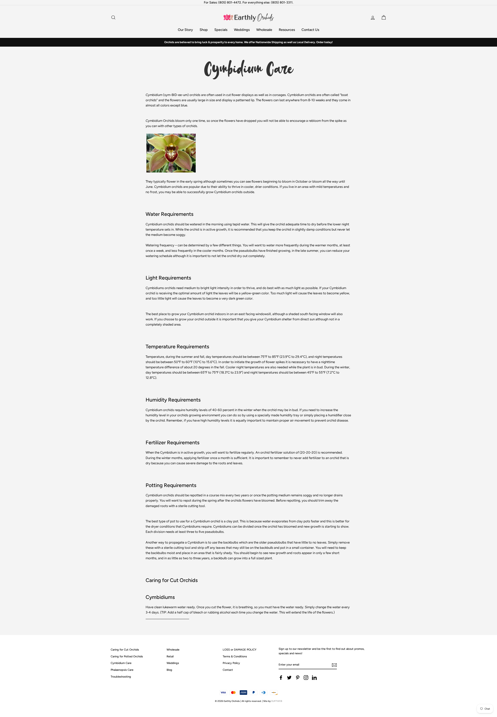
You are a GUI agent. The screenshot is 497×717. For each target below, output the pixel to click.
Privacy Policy (231, 663)
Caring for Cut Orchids (125, 649)
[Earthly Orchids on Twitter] (289, 677)
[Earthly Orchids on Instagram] (306, 677)
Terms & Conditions (235, 656)
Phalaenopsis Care (122, 670)
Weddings (242, 30)
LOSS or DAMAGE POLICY (239, 649)
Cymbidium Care (121, 663)
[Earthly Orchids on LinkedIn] (314, 677)
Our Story (185, 30)
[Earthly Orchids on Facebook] (281, 677)
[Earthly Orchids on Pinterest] (297, 677)
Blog (169, 670)
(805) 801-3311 (282, 2)
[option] (248, 42)
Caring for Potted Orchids (127, 656)
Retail (170, 656)
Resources (287, 30)
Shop (204, 30)
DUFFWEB (276, 701)
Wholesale (264, 30)
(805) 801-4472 (229, 2)
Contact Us (310, 30)
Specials (220, 30)
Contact (228, 670)
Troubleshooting (121, 676)
